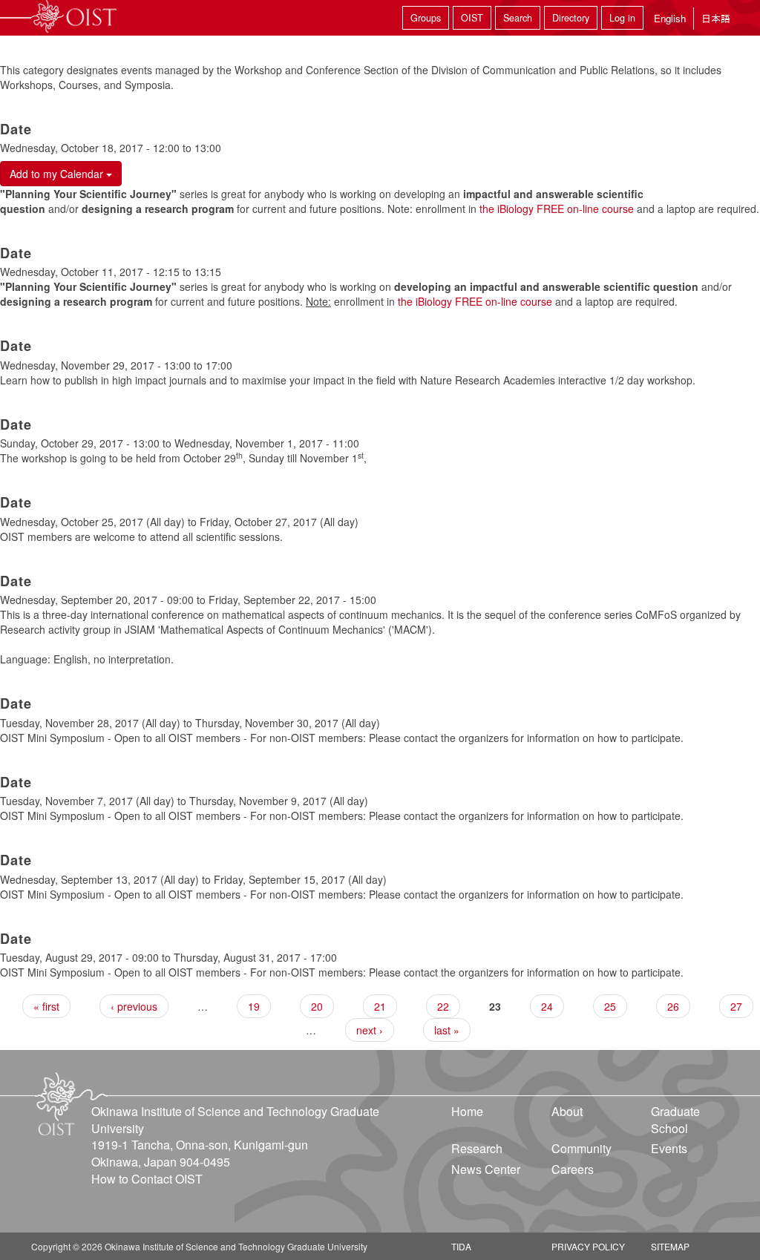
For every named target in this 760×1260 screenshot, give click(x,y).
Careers (572, 1169)
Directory (570, 17)
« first (46, 1006)
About (567, 1111)
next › (369, 1030)
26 (673, 1006)
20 (317, 1006)
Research (476, 1148)
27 (736, 1006)
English (670, 18)
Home (467, 1111)
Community (581, 1148)
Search (517, 17)
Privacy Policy (588, 1246)
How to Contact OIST (147, 1178)
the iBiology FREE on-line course (556, 208)
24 (547, 1006)
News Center (485, 1169)
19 (254, 1006)
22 (443, 1006)
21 (380, 1006)
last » (446, 1030)
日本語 (715, 18)
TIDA (461, 1246)
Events (669, 1148)
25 (610, 1006)
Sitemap (670, 1246)
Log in (622, 17)
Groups (425, 17)
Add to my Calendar (58, 173)
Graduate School (675, 1120)
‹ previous (134, 1006)
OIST (472, 17)
